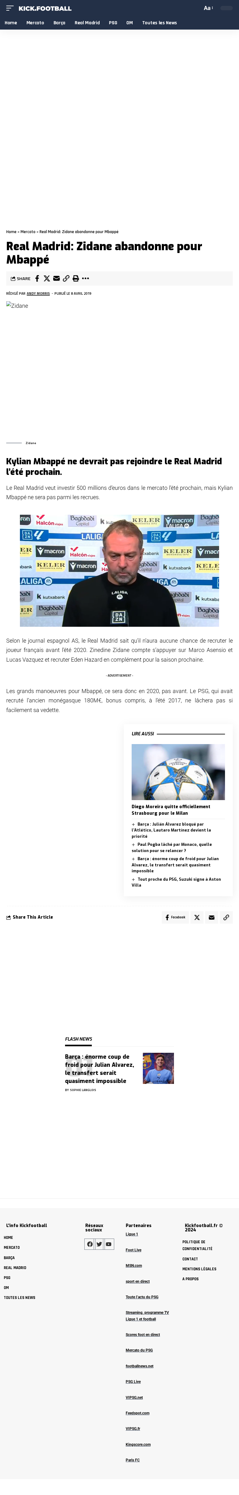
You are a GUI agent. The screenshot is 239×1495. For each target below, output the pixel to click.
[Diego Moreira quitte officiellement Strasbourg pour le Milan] (178, 772)
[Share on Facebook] (37, 279)
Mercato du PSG (139, 1350)
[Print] (75, 279)
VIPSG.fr (133, 1429)
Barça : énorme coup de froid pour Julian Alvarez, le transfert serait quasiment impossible (175, 865)
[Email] (56, 279)
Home (11, 232)
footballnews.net (139, 1366)
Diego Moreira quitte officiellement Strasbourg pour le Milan (171, 810)
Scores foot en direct (143, 1335)
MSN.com (134, 1265)
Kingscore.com (138, 1444)
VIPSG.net (134, 1397)
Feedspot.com (137, 1413)
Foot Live (133, 1250)
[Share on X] (46, 279)
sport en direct (138, 1281)
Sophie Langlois (83, 1090)
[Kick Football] (45, 8)
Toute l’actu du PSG (142, 1297)
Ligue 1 (132, 1234)
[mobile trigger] (11, 8)
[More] (85, 279)
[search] (196, 8)
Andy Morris (38, 293)
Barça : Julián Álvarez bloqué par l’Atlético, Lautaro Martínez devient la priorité (171, 830)
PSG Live (133, 1382)
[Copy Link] (66, 279)
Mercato (28, 232)
